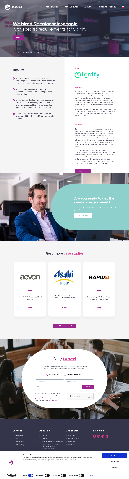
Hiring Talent (19, 435)
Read (18, 37)
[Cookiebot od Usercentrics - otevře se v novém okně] (11, 475)
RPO (16, 439)
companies (52, 400)
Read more (83, 171)
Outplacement (19, 441)
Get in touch (83, 215)
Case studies (27, 52)
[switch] (47, 475)
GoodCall (16, 52)
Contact (44, 439)
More (30, 307)
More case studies (64, 326)
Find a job (71, 435)
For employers (52, 7)
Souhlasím (114, 456)
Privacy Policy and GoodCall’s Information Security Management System (51, 446)
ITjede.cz (71, 445)
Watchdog (71, 441)
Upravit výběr (114, 461)
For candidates (71, 7)
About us (88, 7)
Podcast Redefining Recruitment (52, 441)
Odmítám (114, 467)
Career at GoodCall (107, 7)
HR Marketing (19, 445)
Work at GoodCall (73, 439)
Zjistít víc (90, 475)
